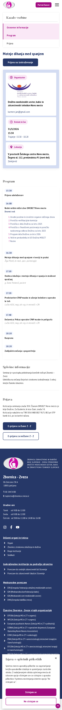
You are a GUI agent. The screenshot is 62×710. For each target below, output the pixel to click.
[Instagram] (5, 527)
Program (11, 35)
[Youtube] (17, 527)
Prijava (10, 43)
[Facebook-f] (11, 527)
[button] (56, 658)
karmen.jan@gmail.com (19, 111)
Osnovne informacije (18, 27)
